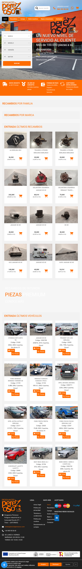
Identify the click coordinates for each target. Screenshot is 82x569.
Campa (22, 19)
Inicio (5, 19)
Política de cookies (37, 520)
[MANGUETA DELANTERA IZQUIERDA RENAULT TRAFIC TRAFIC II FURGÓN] (66, 177)
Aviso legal (37, 505)
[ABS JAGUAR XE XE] (15, 177)
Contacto (59, 19)
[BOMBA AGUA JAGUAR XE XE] (66, 214)
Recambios (13, 19)
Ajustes (67, 564)
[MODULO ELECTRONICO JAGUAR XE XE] (15, 214)
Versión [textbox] (11, 50)
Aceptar (43, 564)
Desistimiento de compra (39, 526)
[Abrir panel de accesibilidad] (4, 565)
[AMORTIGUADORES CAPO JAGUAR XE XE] (66, 252)
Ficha (12, 350)
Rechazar (56, 564)
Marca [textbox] (10, 36)
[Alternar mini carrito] (77, 8)
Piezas (16, 354)
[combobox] (17, 36)
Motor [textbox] (10, 57)
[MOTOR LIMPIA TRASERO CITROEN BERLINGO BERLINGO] (41, 140)
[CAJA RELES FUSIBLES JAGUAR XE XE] (41, 252)
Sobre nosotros (33, 19)
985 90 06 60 (62, 9)
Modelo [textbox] (11, 43)
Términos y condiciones (38, 514)
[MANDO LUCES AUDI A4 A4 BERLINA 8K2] (15, 140)
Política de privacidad (37, 509)
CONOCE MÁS (14, 301)
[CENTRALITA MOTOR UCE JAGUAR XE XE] (15, 252)
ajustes (19, 567)
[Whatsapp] (72, 8)
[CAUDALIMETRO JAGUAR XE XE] (41, 214)
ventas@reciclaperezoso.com (15, 527)
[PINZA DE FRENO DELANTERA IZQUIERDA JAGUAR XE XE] (41, 177)
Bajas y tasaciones (47, 19)
